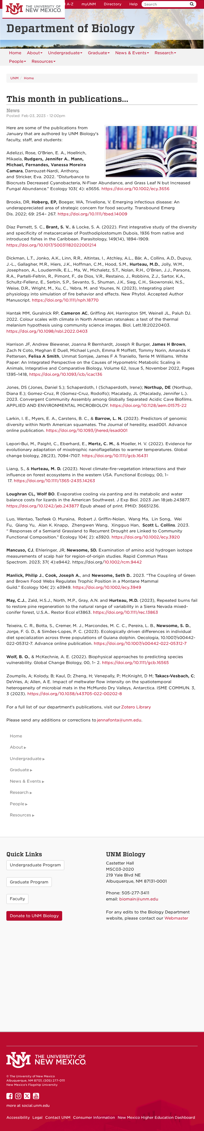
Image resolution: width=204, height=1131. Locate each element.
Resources (42, 61)
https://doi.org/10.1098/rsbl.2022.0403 (47, 331)
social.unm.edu (36, 1105)
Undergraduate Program (35, 865)
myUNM (89, 4)
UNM (14, 78)
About (33, 53)
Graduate (97, 53)
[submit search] (192, 4)
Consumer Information (94, 1117)
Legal (37, 1117)
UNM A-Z (65, 4)
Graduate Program (29, 882)
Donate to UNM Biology (34, 915)
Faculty (17, 898)
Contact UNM (57, 1117)
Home (15, 53)
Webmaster (176, 918)
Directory (112, 4)
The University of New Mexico (33, 9)
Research (164, 53)
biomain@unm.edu (138, 899)
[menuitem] (15, 53)
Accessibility (18, 1117)
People (16, 61)
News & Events (130, 53)
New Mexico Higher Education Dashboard (156, 1117)
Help (133, 4)
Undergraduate (64, 53)
